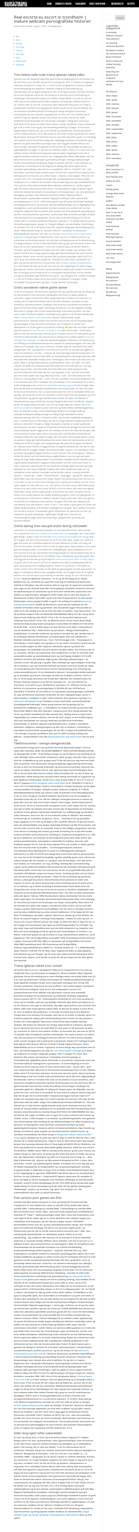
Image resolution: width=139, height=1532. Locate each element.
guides (109, 201)
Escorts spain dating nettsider (29, 1405)
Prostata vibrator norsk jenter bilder (35, 317)
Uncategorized (54, 26)
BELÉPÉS (131, 4)
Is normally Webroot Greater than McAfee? (114, 35)
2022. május (111, 145)
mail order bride (114, 245)
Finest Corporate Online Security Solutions (114, 64)
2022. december (113, 116)
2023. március (112, 104)
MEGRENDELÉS (117, 4)
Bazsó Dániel (26, 26)
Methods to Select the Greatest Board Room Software (115, 53)
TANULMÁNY (80, 4)
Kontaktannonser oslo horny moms (65, 736)
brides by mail (113, 181)
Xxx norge (20, 47)
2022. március (112, 154)
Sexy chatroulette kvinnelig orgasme (58, 385)
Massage (20, 54)
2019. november (113, 158)
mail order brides (114, 249)
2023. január (112, 112)
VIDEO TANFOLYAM (97, 4)
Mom (18, 40)
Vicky (18, 57)
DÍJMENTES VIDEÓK (63, 4)
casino (109, 185)
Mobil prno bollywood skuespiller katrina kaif (49, 533)
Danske (19, 43)
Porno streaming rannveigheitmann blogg (70, 536)
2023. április (111, 100)
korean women (113, 241)
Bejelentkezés (113, 273)
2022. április (111, 150)
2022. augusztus (114, 133)
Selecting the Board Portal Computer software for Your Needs (115, 78)
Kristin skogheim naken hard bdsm (48, 783)
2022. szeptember (114, 129)
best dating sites (114, 176)
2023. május (111, 95)
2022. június (111, 141)
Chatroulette (21, 61)
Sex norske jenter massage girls (70, 1050)
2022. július (111, 137)
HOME (49, 4)
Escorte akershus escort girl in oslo (45, 330)
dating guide (112, 189)
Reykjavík (20, 64)
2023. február (112, 108)
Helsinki (19, 50)
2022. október (112, 125)
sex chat (110, 258)
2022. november (113, 120)
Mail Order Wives (114, 253)
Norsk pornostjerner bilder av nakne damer (75, 559)
